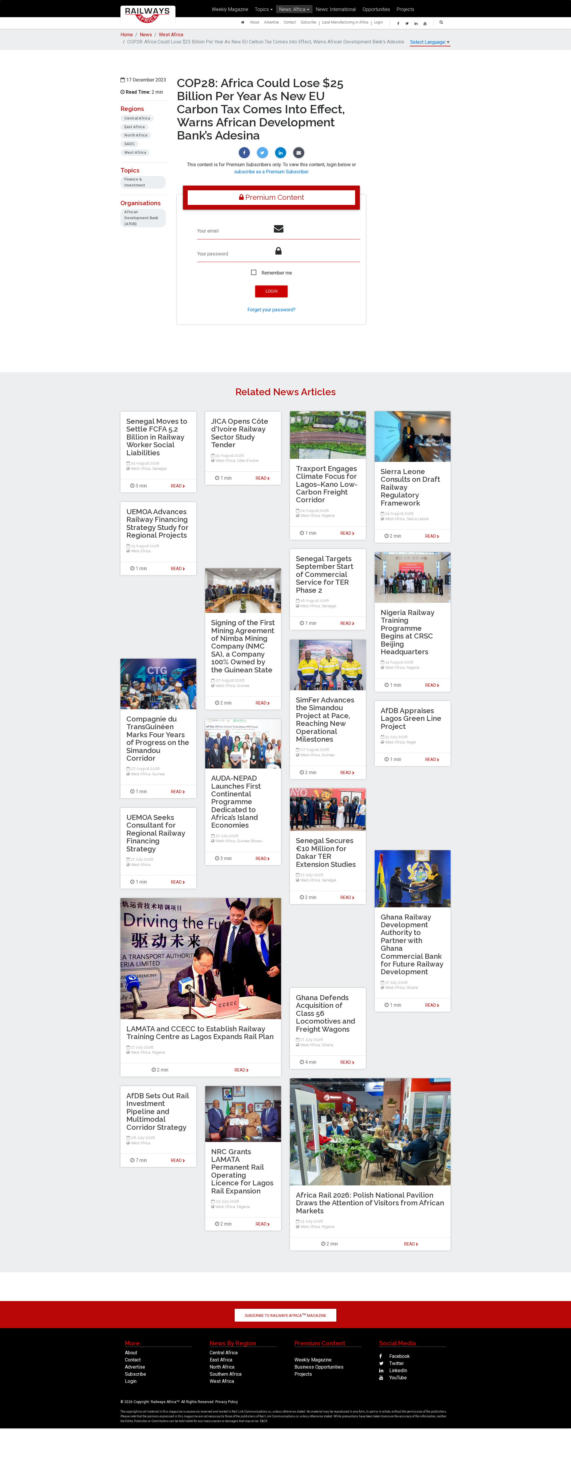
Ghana (412, 987)
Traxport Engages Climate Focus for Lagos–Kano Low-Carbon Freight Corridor (326, 484)
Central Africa (224, 1353)
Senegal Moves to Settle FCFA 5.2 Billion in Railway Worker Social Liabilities (156, 437)
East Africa (221, 1360)
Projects (405, 9)
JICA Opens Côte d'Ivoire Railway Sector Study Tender (239, 433)
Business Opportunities (318, 1367)
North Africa (222, 1367)
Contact (290, 22)
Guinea (243, 685)
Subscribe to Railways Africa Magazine (285, 1315)
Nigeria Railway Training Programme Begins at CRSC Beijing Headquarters (407, 632)
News (146, 34)
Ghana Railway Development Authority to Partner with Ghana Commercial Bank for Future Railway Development (412, 944)
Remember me (276, 273)
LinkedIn (397, 1370)
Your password (212, 254)
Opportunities (376, 9)
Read (346, 533)
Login (378, 22)
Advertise (271, 22)
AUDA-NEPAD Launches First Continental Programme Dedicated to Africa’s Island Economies (236, 801)
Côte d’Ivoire (247, 460)
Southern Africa (225, 1374)
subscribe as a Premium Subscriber (271, 172)
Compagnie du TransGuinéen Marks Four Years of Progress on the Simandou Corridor (157, 739)
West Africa (171, 34)
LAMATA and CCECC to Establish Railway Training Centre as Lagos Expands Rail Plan (200, 1033)
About (254, 22)
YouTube (397, 1377)
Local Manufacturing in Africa (345, 22)
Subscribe (308, 22)
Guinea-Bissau (249, 841)
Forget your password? (271, 310)
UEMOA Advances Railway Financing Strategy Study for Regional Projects (157, 523)
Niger (411, 742)
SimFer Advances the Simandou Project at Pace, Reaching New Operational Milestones (325, 719)
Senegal (159, 468)
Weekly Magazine (230, 9)
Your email (208, 231)
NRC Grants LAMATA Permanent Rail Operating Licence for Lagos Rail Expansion (242, 1171)
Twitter (396, 1363)
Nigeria (328, 515)
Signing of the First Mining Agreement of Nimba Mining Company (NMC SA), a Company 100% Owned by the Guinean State (243, 646)
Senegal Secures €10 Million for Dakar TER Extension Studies (326, 852)
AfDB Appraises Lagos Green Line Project (411, 718)
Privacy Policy (226, 1402)
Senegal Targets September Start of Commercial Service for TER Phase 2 (324, 574)
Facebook (399, 1356)
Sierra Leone (418, 519)
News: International (336, 9)
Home (126, 34)
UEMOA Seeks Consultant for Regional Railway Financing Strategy (155, 833)
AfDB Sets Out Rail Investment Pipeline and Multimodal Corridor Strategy (157, 1111)
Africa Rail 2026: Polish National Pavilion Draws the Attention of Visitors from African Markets (370, 1203)
